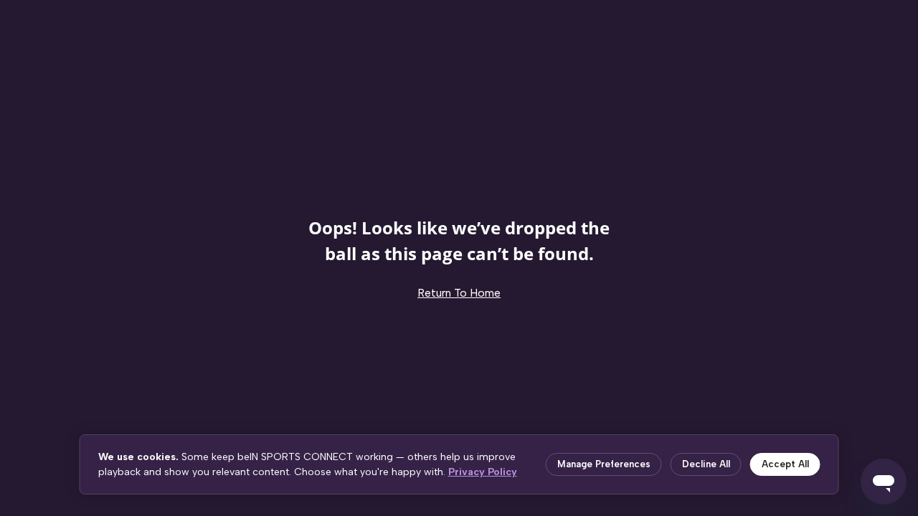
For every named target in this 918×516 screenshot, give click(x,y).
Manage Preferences (603, 464)
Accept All (785, 464)
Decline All (706, 464)
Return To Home (459, 293)
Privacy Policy (482, 472)
